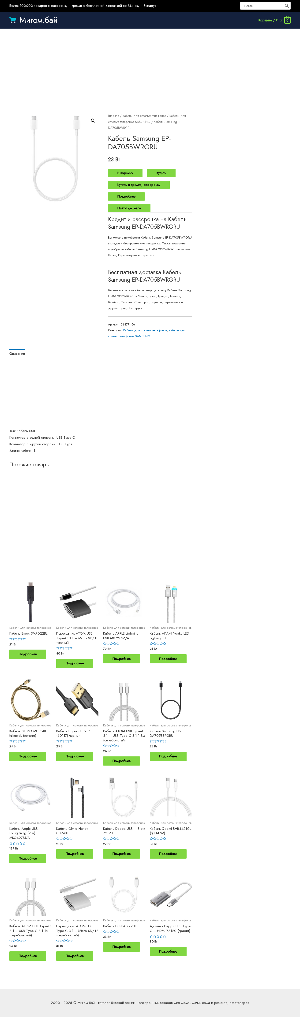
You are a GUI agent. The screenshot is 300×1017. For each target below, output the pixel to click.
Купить (161, 173)
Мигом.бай (38, 20)
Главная (113, 115)
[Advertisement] (150, 66)
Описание (17, 353)
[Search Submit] (287, 5)
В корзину (125, 173)
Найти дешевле (129, 208)
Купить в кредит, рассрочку (138, 184)
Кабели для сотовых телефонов (144, 115)
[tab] (17, 354)
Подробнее (126, 196)
